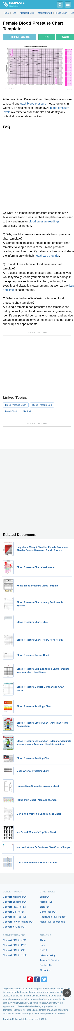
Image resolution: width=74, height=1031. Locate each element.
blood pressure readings (44, 221)
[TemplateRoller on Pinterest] (30, 979)
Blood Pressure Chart (15, 405)
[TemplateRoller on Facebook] (37, 979)
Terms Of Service (49, 960)
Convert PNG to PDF (15, 906)
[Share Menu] (67, 993)
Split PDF (45, 896)
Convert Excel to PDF (15, 901)
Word (65, 36)
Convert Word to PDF (15, 896)
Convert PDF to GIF (14, 950)
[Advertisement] (37, 170)
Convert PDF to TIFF (15, 955)
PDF (47, 36)
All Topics (45, 970)
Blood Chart (11, 411)
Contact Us (46, 965)
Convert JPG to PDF (14, 926)
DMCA (43, 950)
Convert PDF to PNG (15, 945)
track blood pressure (33, 103)
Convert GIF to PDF (14, 911)
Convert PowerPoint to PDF (18, 921)
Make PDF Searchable (52, 921)
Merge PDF (46, 901)
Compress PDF (48, 911)
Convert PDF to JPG (14, 940)
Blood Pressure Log (42, 405)
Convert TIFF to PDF (15, 916)
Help (42, 945)
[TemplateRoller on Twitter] (44, 979)
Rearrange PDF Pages (53, 916)
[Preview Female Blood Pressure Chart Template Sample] (38, 68)
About (43, 940)
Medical (27, 411)
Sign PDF (45, 906)
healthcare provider (47, 255)
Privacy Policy (47, 955)
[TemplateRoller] (12, 4)
